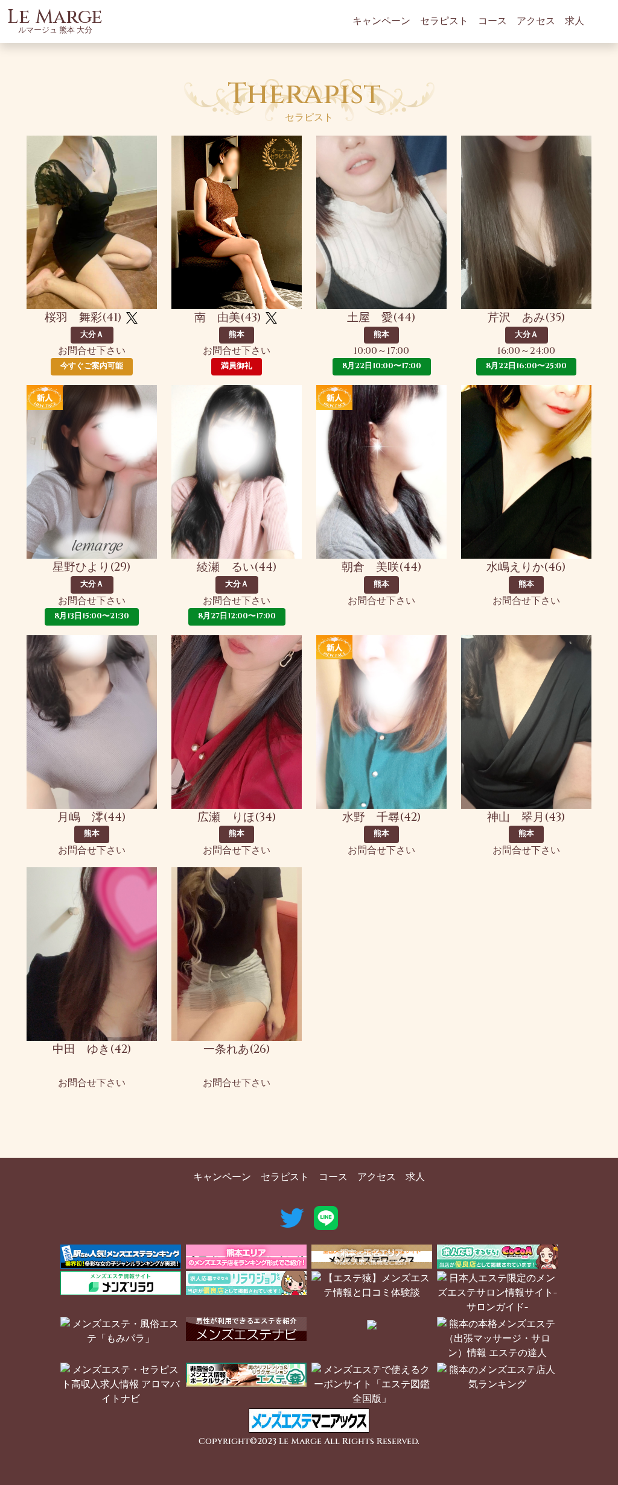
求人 (574, 21)
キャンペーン (381, 21)
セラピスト (444, 21)
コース (492, 21)
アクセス (536, 21)
